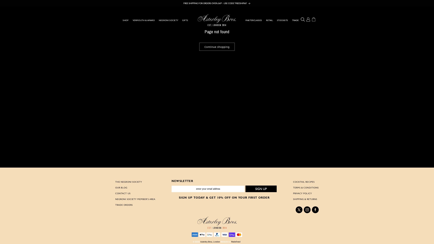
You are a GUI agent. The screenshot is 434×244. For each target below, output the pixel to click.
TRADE (295, 20)
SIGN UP (261, 189)
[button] (303, 19)
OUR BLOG (121, 187)
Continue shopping (217, 46)
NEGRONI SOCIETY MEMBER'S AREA (135, 199)
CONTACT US (123, 193)
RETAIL (269, 20)
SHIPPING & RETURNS (305, 199)
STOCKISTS (282, 20)
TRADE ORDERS (124, 205)
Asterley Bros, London (210, 241)
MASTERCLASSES (253, 20)
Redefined (235, 241)
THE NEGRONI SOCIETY (128, 181)
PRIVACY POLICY (302, 193)
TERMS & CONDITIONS (306, 187)
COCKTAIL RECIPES (304, 181)
